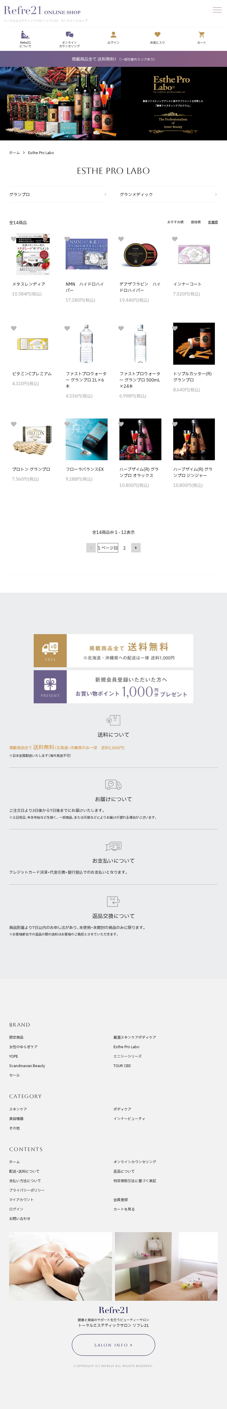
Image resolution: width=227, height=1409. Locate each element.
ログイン (16, 1209)
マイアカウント (21, 1199)
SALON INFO (111, 1345)
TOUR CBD (122, 1065)
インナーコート (187, 284)
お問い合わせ (19, 1218)
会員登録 (121, 1199)
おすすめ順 (175, 221)
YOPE (13, 1056)
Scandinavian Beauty (27, 1065)
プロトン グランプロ (31, 469)
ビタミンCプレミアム (32, 374)
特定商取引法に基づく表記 (135, 1180)
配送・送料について (24, 1171)
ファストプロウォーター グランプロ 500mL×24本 (139, 380)
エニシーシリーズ (128, 1056)
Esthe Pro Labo (41, 152)
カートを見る (124, 1209)
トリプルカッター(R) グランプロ (192, 377)
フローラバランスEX (85, 469)
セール (14, 1075)
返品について (124, 1171)
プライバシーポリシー (27, 1190)
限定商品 (16, 1037)
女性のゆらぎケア (23, 1046)
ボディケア (122, 1109)
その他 (14, 1128)
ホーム (14, 152)
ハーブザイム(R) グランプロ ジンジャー (193, 472)
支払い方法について (25, 1180)
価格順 (196, 221)
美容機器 (16, 1118)
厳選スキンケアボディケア (135, 1037)
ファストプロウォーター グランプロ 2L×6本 (86, 380)
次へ (136, 547)
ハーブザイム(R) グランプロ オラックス (139, 472)
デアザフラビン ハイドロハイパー (140, 287)
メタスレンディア (28, 284)
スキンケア (18, 1109)
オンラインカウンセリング (135, 1161)
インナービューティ (129, 1118)
